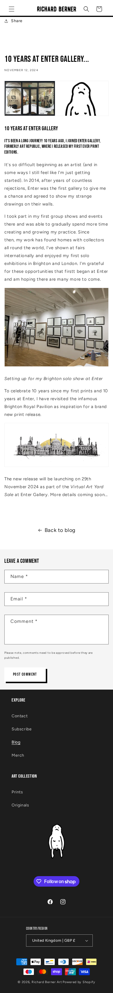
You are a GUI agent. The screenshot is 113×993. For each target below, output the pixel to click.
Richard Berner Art (47, 982)
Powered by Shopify (79, 982)
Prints (17, 792)
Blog (16, 742)
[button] (11, 9)
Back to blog (60, 530)
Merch (18, 755)
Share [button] (17, 20)
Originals (20, 805)
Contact (20, 715)
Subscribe (22, 729)
